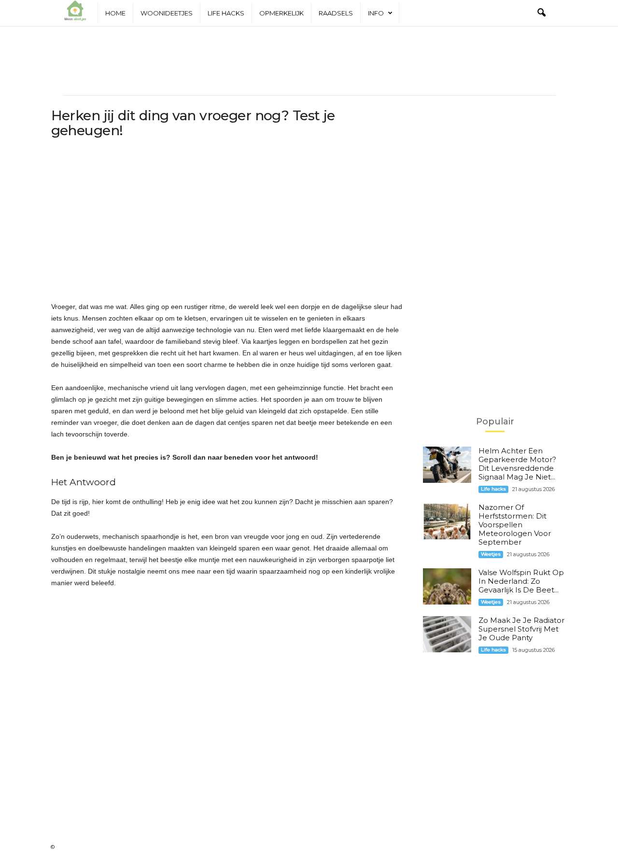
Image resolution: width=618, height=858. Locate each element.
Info (376, 13)
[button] (541, 13)
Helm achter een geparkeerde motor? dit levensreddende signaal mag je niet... (517, 463)
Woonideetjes (166, 13)
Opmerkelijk (281, 13)
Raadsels (336, 13)
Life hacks (226, 13)
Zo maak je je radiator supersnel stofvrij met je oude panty (521, 629)
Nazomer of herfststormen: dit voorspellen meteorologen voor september (514, 525)
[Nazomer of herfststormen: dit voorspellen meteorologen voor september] (447, 521)
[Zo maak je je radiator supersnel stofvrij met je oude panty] (447, 634)
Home (115, 13)
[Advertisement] (309, 61)
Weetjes (491, 554)
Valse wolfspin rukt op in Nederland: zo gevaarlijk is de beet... (521, 581)
